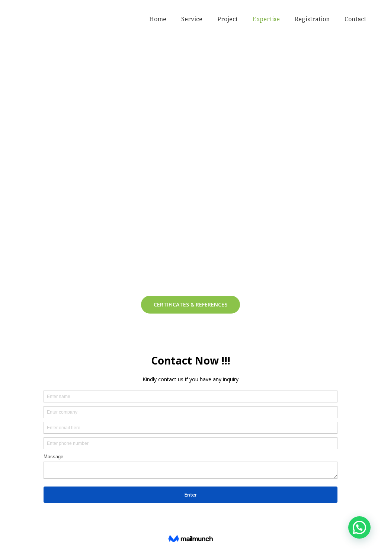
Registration (312, 19)
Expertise (266, 19)
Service (191, 19)
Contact (355, 19)
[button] (190, 305)
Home (157, 19)
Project (227, 19)
